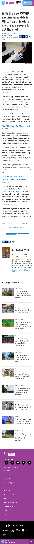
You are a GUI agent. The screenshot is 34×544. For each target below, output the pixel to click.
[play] (3, 542)
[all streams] (31, 541)
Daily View (11, 232)
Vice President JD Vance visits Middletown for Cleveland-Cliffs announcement (23, 342)
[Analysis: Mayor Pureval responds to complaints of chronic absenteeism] (8, 420)
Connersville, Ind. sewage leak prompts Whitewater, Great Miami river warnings (23, 437)
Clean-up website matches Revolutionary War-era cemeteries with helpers (23, 294)
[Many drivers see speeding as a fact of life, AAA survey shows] (8, 308)
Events (6, 487)
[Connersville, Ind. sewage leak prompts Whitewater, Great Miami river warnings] (8, 434)
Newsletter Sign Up (9, 483)
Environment (19, 431)
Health (10, 223)
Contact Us (7, 491)
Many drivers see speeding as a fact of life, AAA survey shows (23, 310)
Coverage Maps (8, 506)
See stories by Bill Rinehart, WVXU (22, 271)
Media (17, 402)
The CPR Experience (10, 471)
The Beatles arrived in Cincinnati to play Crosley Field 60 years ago (23, 407)
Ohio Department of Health (16, 227)
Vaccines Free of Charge (11, 191)
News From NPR (19, 319)
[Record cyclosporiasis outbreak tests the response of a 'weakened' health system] (8, 323)
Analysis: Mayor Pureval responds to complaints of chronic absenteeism (23, 421)
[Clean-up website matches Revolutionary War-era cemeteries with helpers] (8, 292)
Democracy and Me (9, 494)
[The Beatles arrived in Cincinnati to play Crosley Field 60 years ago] (8, 405)
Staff (5, 514)
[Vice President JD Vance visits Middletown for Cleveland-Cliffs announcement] (8, 339)
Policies (6, 498)
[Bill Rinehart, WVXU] (6, 252)
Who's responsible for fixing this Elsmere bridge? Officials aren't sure (22, 358)
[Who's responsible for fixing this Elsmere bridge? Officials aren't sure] (8, 356)
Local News (18, 288)
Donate (28, 3)
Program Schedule (9, 479)
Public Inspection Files (10, 502)
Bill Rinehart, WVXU (8, 34)
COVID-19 (11, 236)
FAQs (5, 510)
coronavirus (23, 232)
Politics (17, 336)
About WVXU (7, 475)
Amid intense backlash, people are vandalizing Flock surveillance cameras (22, 391)
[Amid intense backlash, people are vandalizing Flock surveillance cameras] (8, 389)
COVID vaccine (22, 223)
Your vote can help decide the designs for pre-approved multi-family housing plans (23, 375)
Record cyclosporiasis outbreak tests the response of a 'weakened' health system (23, 325)
